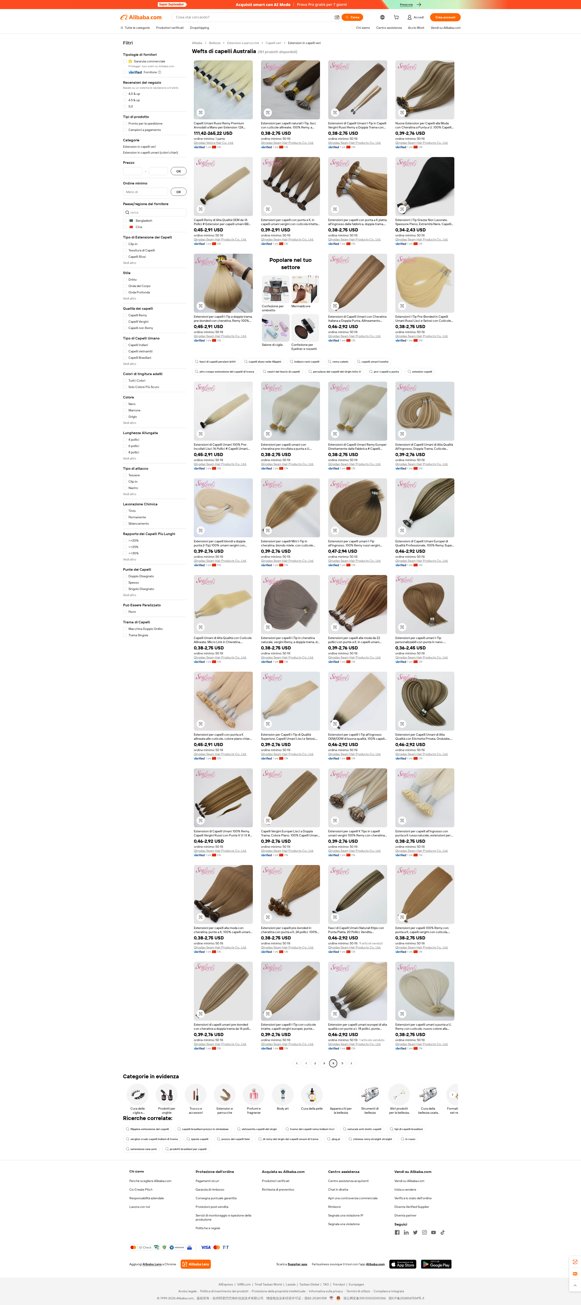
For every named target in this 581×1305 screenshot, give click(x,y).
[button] (337, 17)
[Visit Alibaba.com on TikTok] (442, 1232)
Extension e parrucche (243, 43)
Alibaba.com (375, 1264)
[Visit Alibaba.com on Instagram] (424, 1232)
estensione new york (143, 1149)
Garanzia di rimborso (210, 1189)
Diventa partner (405, 1215)
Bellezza (214, 43)
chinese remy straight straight (372, 1139)
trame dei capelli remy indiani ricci (312, 1129)
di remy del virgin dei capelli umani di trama (290, 1139)
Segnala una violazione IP (345, 1215)
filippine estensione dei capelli (149, 1129)
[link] (575, 1262)
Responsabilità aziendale (146, 1198)
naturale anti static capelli (364, 1129)
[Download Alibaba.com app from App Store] (402, 1264)
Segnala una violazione (344, 1224)
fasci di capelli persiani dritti (217, 361)
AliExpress (226, 1284)
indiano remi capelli (306, 361)
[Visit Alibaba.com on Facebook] (397, 1232)
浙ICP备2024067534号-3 (406, 1298)
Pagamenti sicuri (207, 1181)
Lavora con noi (139, 1207)
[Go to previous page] (297, 1063)
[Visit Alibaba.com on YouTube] (433, 1232)
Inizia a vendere (405, 1189)
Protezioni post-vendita (212, 1207)
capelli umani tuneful (375, 361)
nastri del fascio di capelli (283, 371)
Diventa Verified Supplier (411, 1207)
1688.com (244, 1284)
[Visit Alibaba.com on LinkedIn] (406, 1232)
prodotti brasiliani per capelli (188, 1149)
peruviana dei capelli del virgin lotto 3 (337, 371)
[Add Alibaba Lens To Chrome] (196, 1264)
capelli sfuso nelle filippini (265, 361)
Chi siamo (136, 1171)
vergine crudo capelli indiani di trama (154, 1139)
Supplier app (297, 1264)
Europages (356, 1284)
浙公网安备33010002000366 (364, 1298)
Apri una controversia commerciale (353, 1198)
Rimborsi (334, 1207)
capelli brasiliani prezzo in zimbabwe (205, 1129)
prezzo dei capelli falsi (236, 1139)
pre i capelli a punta (386, 371)
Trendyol (339, 1284)
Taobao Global (309, 1284)
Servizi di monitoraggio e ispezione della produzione (223, 1217)
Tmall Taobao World (268, 1284)
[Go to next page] (351, 1063)
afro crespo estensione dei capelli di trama (226, 371)
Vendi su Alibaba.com (409, 1181)
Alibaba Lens (152, 1264)
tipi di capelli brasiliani (408, 1129)
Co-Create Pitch (141, 1189)
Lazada (290, 1284)
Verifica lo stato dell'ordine (413, 1198)
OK (178, 171)
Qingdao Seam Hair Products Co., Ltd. (287, 143)
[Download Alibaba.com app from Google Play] (436, 1264)
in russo (410, 1139)
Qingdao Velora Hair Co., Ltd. (214, 143)
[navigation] (155, 553)
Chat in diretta (338, 1189)
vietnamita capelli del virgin (259, 1129)
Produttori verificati (275, 1181)
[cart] (397, 18)
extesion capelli (422, 371)
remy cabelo (340, 361)
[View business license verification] (331, 1298)
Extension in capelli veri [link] (304, 43)
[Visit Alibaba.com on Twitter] (415, 1232)
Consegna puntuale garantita (216, 1198)
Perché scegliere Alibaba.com (150, 1181)
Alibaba (197, 43)
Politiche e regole (208, 1228)
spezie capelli (199, 1139)
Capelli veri (273, 43)
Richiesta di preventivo (278, 1189)
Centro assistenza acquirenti (348, 1181)
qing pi (336, 1139)
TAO (326, 1284)
